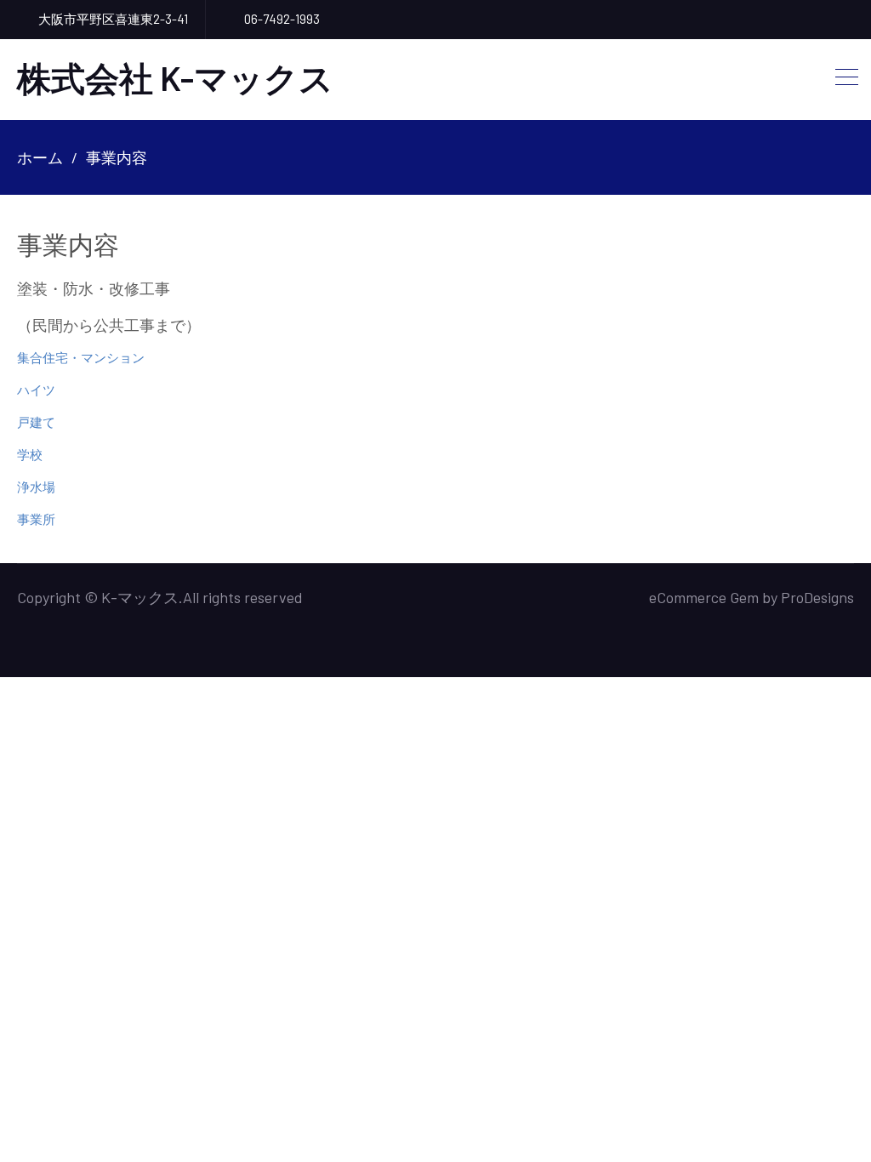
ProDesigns (817, 597)
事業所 (36, 519)
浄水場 (36, 486)
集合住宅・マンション (81, 357)
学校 (30, 454)
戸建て (36, 422)
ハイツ (36, 389)
